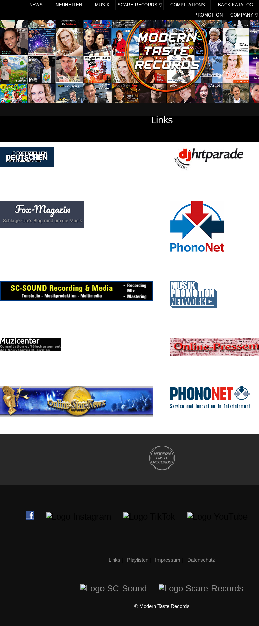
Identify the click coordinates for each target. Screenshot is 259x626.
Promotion (208, 15)
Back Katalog (235, 4)
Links (114, 560)
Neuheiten (69, 4)
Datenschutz (201, 560)
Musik (102, 4)
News (36, 4)
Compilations (187, 4)
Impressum (167, 560)
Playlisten (137, 560)
